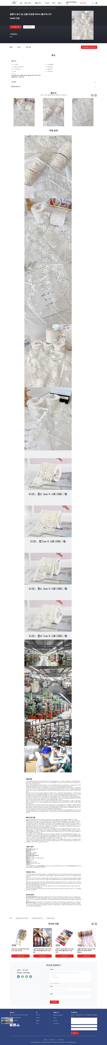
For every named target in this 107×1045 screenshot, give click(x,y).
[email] (18, 976)
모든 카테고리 (56, 1023)
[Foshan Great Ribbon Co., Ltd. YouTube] (18, 1025)
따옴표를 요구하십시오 (89, 47)
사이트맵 (45, 1039)
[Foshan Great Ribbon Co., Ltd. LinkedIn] (14, 1025)
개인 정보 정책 (61, 1039)
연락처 (37, 1023)
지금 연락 (54, 1002)
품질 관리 (38, 1020)
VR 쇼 (53, 3)
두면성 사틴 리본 (50, 918)
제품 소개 (14, 8)
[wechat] (26, 976)
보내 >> (74, 1033)
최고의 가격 (16, 27)
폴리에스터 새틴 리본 (37, 918)
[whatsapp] (22, 976)
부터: (51, 986)
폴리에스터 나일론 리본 (23, 8)
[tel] (34, 976)
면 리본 (55, 1018)
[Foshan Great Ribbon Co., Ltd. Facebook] (11, 1025)
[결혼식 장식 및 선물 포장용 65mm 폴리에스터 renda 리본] (83, 25)
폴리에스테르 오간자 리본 (22, 918)
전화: (51, 994)
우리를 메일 (29, 27)
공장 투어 (38, 1017)
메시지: (52, 969)
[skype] (30, 976)
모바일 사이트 (52, 1039)
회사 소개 (38, 1014)
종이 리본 (55, 1020)
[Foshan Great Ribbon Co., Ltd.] (14, 2)
